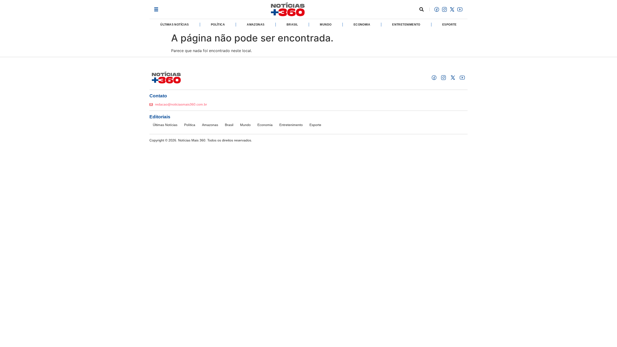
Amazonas (255, 24)
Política (218, 24)
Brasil (292, 24)
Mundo (325, 24)
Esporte (449, 24)
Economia (362, 24)
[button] (156, 9)
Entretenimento (406, 24)
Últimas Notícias (174, 24)
